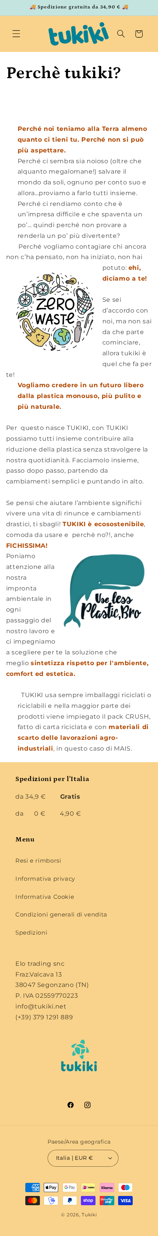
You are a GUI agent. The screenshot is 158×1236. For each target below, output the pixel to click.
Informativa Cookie (44, 896)
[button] (16, 34)
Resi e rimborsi (38, 860)
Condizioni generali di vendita (61, 914)
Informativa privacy (45, 878)
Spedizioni (31, 932)
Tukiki (89, 1215)
